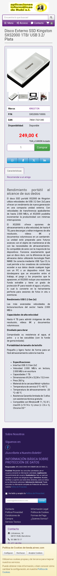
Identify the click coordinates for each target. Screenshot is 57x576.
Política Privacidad (14, 512)
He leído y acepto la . (27, 493)
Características (14, 171)
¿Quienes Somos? (39, 518)
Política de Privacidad (19, 487)
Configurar (8, 553)
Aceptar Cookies (35, 553)
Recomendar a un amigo (19, 177)
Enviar (42, 501)
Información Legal (39, 509)
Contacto (39, 23)
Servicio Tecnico (13, 522)
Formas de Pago (39, 515)
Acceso (23, 23)
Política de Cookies (40, 512)
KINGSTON (34, 108)
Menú (10, 23)
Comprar (42, 147)
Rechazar (21, 553)
